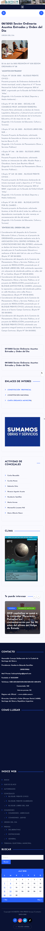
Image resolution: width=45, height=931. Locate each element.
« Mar (5, 900)
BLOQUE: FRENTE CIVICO (18, 796)
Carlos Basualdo (13, 475)
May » (39, 900)
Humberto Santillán (14, 497)
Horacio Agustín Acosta (16, 491)
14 (4, 887)
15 (10, 887)
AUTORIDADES (9, 789)
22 (10, 891)
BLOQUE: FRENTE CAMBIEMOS (20, 801)
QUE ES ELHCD (10, 784)
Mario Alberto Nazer (15, 513)
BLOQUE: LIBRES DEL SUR (18, 806)
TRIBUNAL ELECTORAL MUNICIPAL (17, 843)
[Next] (38, 596)
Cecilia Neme (12, 481)
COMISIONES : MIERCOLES (18, 813)
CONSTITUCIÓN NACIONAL (18, 395)
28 (4, 895)
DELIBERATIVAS (14, 830)
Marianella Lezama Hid (16, 508)
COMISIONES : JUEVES (17, 818)
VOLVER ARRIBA (23, 926)
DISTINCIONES (14, 834)
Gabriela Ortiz (12, 486)
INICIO (6, 780)
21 (4, 891)
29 (10, 895)
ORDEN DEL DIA (8, 35)
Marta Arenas (12, 502)
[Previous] (34, 596)
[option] (22, 617)
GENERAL (12, 608)
